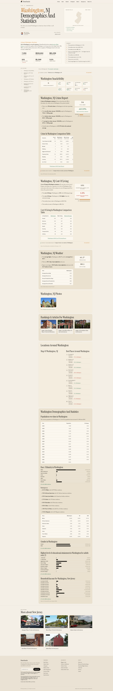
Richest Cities (46, 667)
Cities (58, 1)
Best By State (46, 675)
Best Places (46, 662)
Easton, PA (70, 401)
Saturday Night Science (31, 677)
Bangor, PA (70, 390)
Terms (79, 671)
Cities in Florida (64, 667)
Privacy (79, 669)
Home (22, 5)
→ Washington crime (70, 29)
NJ (24, 5)
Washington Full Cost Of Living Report (57, 238)
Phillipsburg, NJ (70, 396)
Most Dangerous (47, 669)
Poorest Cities (46, 671)
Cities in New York (65, 669)
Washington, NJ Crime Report (54, 98)
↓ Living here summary (70, 27)
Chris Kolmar (27, 33)
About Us (89, 1)
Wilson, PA (70, 385)
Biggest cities (63, 662)
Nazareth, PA (70, 375)
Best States (46, 673)
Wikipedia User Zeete (46, 309)
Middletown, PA (71, 359)
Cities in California (65, 664)
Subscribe (37, 669)
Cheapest (73, 1)
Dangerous (83, 1)
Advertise (80, 667)
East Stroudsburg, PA (71, 380)
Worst (78, 1)
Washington (53, 215)
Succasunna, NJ (70, 354)
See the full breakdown (46, 484)
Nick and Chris (32, 681)
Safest (67, 1)
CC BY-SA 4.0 (52, 309)
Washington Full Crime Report (57, 166)
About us (80, 662)
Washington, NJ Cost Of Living (54, 181)
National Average (68, 215)
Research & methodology (83, 664)
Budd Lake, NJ (70, 370)
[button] (65, 72)
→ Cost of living (69, 30)
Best (63, 1)
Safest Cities (46, 664)
